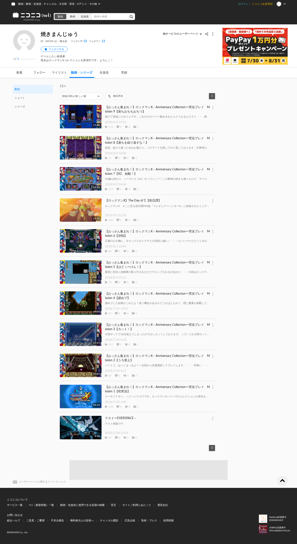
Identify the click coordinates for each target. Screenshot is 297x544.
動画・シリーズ (81, 72)
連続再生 (118, 96)
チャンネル (50, 4)
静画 (28, 4)
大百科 (63, 4)
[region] (33, 98)
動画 (20, 4)
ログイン (243, 4)
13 (97, 41)
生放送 (37, 4)
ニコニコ (32, 16)
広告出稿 (130, 520)
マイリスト (59, 72)
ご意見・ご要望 (35, 520)
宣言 (113, 505)
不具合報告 (57, 520)
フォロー (39, 72)
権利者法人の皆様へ (82, 520)
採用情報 (168, 520)
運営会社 (162, 505)
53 (79, 41)
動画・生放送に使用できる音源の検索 (82, 505)
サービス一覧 (15, 505)
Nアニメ (82, 4)
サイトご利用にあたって (136, 505)
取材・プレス (149, 520)
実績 (124, 72)
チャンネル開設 (109, 520)
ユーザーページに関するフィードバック (42, 481)
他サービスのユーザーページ (180, 33)
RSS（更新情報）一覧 (41, 505)
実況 (72, 4)
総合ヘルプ (13, 520)
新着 (19, 72)
